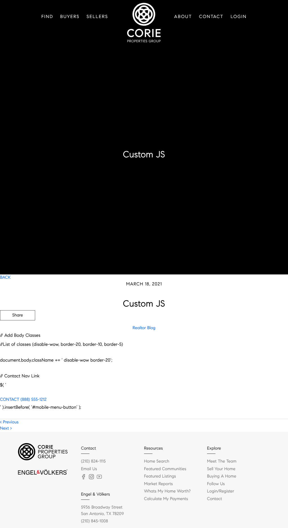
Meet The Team (222, 461)
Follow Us (216, 484)
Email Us (89, 469)
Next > (6, 428)
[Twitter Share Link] (17, 330)
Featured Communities (165, 469)
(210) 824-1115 (93, 461)
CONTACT (9, 399)
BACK (5, 277)
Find (47, 16)
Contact (211, 16)
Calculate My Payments (166, 498)
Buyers (70, 16)
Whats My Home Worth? (167, 491)
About (183, 16)
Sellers (97, 16)
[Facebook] (83, 476)
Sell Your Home (221, 469)
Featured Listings (160, 476)
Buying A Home (221, 476)
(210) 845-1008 (94, 521)
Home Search (156, 461)
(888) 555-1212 (32, 399)
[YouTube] (99, 476)
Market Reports (158, 484)
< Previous (9, 422)
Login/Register (220, 491)
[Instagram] (91, 476)
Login (239, 16)
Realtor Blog (143, 328)
